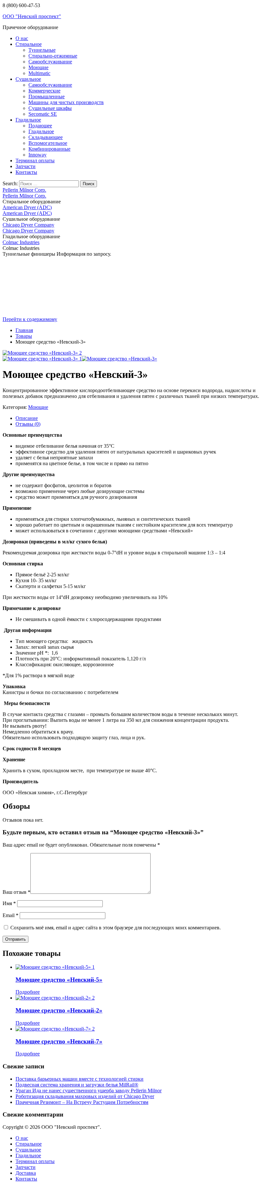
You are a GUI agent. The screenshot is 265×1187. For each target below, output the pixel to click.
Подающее (40, 125)
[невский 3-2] (119, 358)
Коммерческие (44, 90)
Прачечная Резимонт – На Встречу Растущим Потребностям (82, 1102)
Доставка (26, 1173)
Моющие (38, 67)
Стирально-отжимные (52, 56)
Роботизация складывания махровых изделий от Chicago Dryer (85, 1096)
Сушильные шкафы (50, 108)
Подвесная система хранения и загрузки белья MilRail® (77, 1084)
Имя (9, 903)
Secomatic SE (42, 114)
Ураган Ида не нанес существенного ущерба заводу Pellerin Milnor (89, 1090)
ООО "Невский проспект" (32, 16)
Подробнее (28, 992)
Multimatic (39, 73)
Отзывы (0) (28, 424)
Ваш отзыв (16, 892)
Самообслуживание (50, 61)
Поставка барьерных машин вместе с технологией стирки (79, 1079)
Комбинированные (49, 149)
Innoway (37, 154)
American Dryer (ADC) (27, 207)
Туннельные (42, 50)
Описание (27, 418)
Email (10, 915)
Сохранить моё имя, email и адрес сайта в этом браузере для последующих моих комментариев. (115, 927)
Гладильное (28, 120)
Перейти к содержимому (30, 319)
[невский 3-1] (42, 358)
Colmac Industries (21, 242)
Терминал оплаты (35, 160)
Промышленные (46, 96)
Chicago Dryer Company (28, 225)
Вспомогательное (47, 143)
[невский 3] (42, 353)
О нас (22, 38)
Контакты (26, 172)
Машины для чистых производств (66, 102)
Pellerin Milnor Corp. (24, 190)
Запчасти (26, 166)
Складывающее (45, 137)
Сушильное (28, 79)
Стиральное (29, 44)
